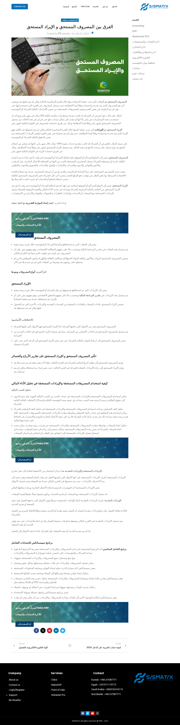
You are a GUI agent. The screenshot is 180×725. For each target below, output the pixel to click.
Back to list (69, 645)
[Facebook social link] (36, 630)
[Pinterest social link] (49, 630)
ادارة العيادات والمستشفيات (145, 41)
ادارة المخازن (73, 20)
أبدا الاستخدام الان (24, 235)
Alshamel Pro (58, 695)
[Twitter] (88, 713)
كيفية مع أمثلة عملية (32, 203)
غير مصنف (137, 78)
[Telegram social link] (62, 630)
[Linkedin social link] (56, 630)
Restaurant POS (140, 36)
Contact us (14, 684)
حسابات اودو (138, 73)
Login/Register (17, 689)
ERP (134, 31)
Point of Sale (58, 689)
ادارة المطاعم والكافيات (144, 52)
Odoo (54, 679)
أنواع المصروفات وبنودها (23, 271)
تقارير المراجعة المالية (90, 295)
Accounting (138, 25)
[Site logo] (154, 6)
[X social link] (43, 630)
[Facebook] (83, 713)
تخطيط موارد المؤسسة (143, 62)
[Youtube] (92, 713)
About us (13, 679)
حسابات (65, 20)
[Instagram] (97, 713)
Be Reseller (15, 700)
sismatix (66, 33)
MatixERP (56, 684)
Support (13, 695)
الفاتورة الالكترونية (141, 57)
